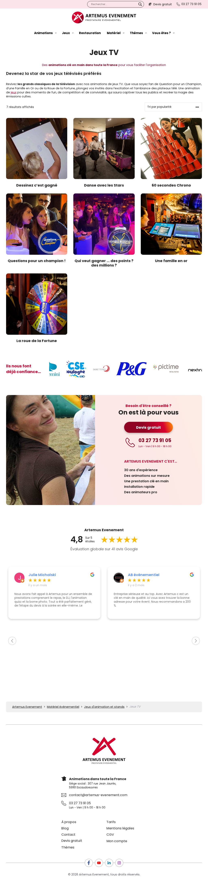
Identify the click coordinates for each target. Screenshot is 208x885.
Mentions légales (120, 828)
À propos (68, 822)
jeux (13, 92)
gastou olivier (141, 575)
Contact (68, 834)
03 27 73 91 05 (80, 803)
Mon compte (116, 841)
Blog (65, 828)
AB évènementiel (44, 575)
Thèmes (67, 847)
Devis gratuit (148, 427)
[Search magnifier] (140, 4)
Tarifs (111, 822)
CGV (110, 834)
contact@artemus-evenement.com (98, 795)
